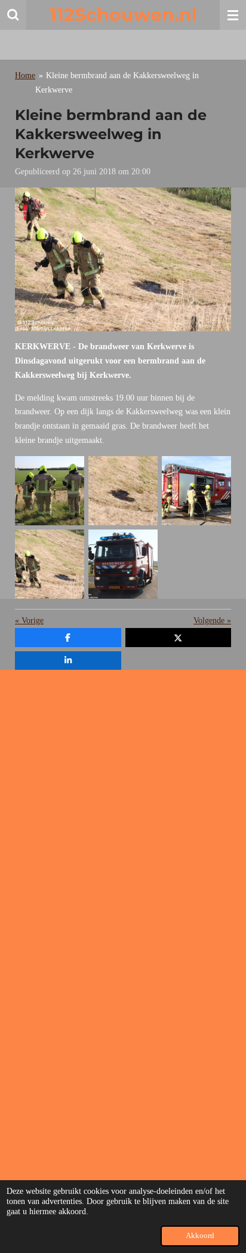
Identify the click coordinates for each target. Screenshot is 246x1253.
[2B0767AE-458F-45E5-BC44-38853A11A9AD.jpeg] (50, 490)
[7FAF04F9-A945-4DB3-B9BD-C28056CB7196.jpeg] (50, 564)
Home (25, 75)
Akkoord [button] (200, 1236)
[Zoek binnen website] (13, 15)
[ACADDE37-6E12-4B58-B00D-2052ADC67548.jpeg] (123, 490)
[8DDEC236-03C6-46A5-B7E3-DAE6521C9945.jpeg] (123, 564)
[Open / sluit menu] (233, 15)
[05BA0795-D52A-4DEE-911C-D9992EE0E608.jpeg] (196, 490)
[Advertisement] (123, 802)
